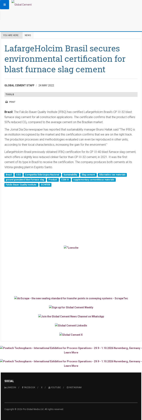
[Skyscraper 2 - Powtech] (71, 363)
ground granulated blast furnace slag (25, 179)
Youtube (55, 387)
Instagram (75, 387)
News (28, 35)
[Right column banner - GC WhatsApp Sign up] (71, 316)
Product (53, 179)
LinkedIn (11, 387)
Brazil (9, 174)
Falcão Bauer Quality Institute (21, 185)
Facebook (29, 387)
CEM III (65, 179)
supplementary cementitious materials (93, 179)
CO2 (18, 174)
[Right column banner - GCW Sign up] (71, 307)
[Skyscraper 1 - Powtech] (71, 350)
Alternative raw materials (112, 174)
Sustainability (70, 174)
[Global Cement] (21, 4)
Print (12, 102)
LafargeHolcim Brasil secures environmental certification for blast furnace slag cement (65, 58)
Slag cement (88, 174)
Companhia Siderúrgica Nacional (42, 174)
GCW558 (45, 185)
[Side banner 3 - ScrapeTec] (71, 298)
